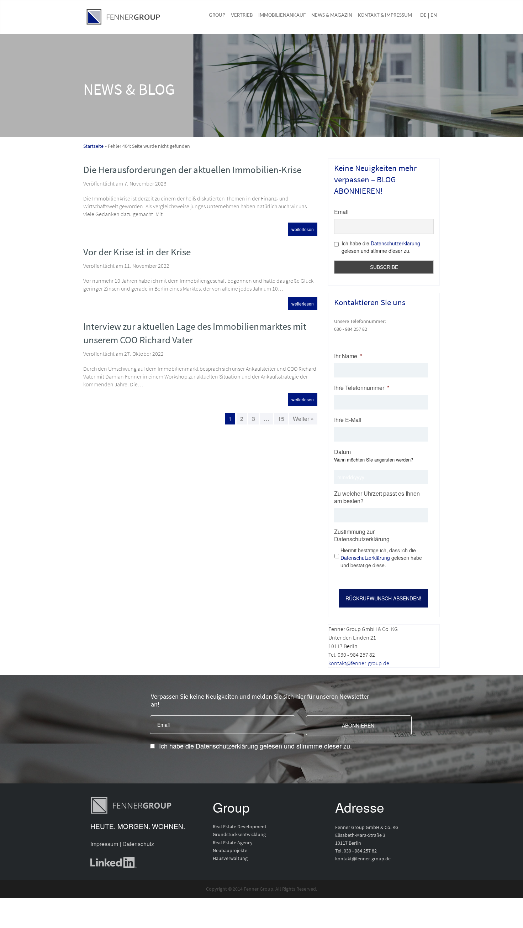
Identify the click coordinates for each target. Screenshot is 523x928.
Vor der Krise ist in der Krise (137, 252)
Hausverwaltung (230, 858)
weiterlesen (302, 229)
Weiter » (303, 419)
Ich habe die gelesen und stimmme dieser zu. (255, 745)
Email (341, 212)
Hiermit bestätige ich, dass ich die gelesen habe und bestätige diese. (381, 558)
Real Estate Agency (233, 842)
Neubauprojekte (230, 850)
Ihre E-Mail (347, 420)
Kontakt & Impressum (385, 15)
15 (281, 419)
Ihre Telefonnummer (361, 388)
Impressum (104, 844)
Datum (342, 452)
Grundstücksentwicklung (239, 834)
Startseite (93, 146)
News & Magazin (331, 15)
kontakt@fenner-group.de (358, 663)
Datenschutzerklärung (395, 243)
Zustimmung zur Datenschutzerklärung (362, 535)
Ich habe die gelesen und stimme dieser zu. (381, 247)
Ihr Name (348, 356)
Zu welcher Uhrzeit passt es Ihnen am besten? (377, 497)
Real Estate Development (239, 826)
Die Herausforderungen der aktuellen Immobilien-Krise (192, 169)
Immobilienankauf (282, 15)
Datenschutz (138, 844)
